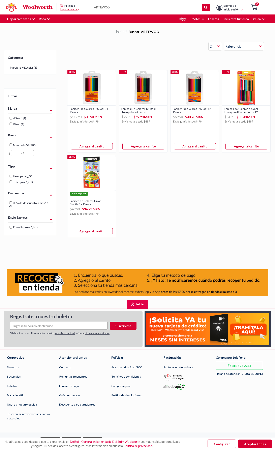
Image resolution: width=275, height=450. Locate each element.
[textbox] (15, 153)
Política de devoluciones (126, 395)
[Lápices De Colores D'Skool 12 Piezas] (195, 104)
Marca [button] (12, 108)
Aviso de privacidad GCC (126, 367)
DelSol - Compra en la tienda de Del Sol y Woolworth (105, 441)
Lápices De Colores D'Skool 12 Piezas (192, 110)
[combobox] (215, 46)
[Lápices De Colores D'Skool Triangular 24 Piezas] (143, 104)
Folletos (12, 386)
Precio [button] (12, 135)
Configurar (222, 444)
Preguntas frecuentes (73, 376)
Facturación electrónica (178, 367)
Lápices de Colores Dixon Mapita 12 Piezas (85, 202)
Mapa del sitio (15, 395)
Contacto (65, 367)
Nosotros (13, 367)
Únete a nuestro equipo (22, 404)
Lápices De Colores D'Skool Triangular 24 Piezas (138, 110)
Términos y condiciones (126, 376)
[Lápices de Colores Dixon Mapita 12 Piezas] (91, 189)
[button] (254, 7)
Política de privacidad (137, 446)
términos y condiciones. (97, 333)
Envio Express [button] (18, 217)
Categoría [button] (15, 57)
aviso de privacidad (65, 333)
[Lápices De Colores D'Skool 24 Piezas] (91, 104)
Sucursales (14, 376)
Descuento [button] (16, 193)
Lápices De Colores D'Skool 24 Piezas (89, 110)
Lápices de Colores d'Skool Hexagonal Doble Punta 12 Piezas (241, 110)
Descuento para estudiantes (77, 404)
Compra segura (120, 386)
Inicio (120, 32)
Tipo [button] (11, 166)
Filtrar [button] (12, 96)
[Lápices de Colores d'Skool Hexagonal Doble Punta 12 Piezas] (246, 104)
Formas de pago (69, 386)
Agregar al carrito (91, 146)
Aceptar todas (255, 444)
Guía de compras (69, 395)
